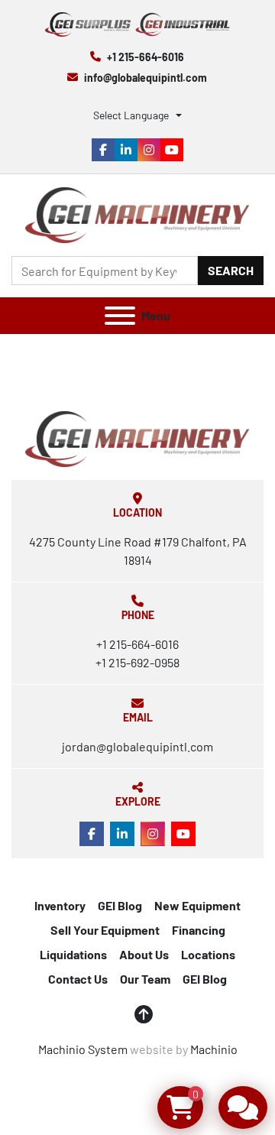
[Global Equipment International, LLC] (137, 437)
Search (231, 270)
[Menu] (120, 315)
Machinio (214, 1049)
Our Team (145, 978)
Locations (208, 954)
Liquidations (73, 954)
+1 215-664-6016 (145, 56)
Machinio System (83, 1049)
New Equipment (197, 905)
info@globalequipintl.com (145, 77)
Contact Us (78, 978)
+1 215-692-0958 (137, 662)
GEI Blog (120, 905)
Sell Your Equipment (105, 930)
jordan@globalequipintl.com (137, 746)
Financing (198, 930)
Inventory (60, 905)
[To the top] (143, 1014)
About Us (144, 954)
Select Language (131, 115)
